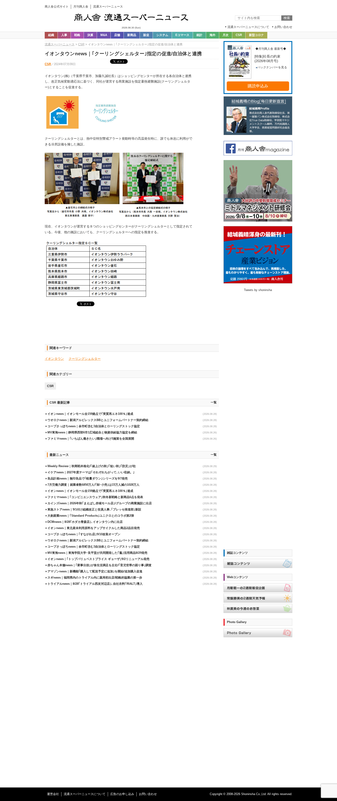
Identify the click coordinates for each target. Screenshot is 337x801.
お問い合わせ (148, 794)
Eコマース (182, 35)
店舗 (117, 35)
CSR (239, 35)
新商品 (131, 35)
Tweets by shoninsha (258, 290)
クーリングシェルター (85, 358)
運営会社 (53, 794)
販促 (146, 35)
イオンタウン (54, 358)
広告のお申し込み (122, 794)
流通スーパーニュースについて (84, 794)
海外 (212, 35)
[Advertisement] (131, 328)
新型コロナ (256, 35)
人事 (64, 35)
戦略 (77, 35)
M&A (103, 35)
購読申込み (258, 86)
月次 (226, 35)
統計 (199, 35)
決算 (90, 35)
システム (162, 35)
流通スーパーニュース (60, 44)
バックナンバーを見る (272, 67)
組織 (51, 35)
